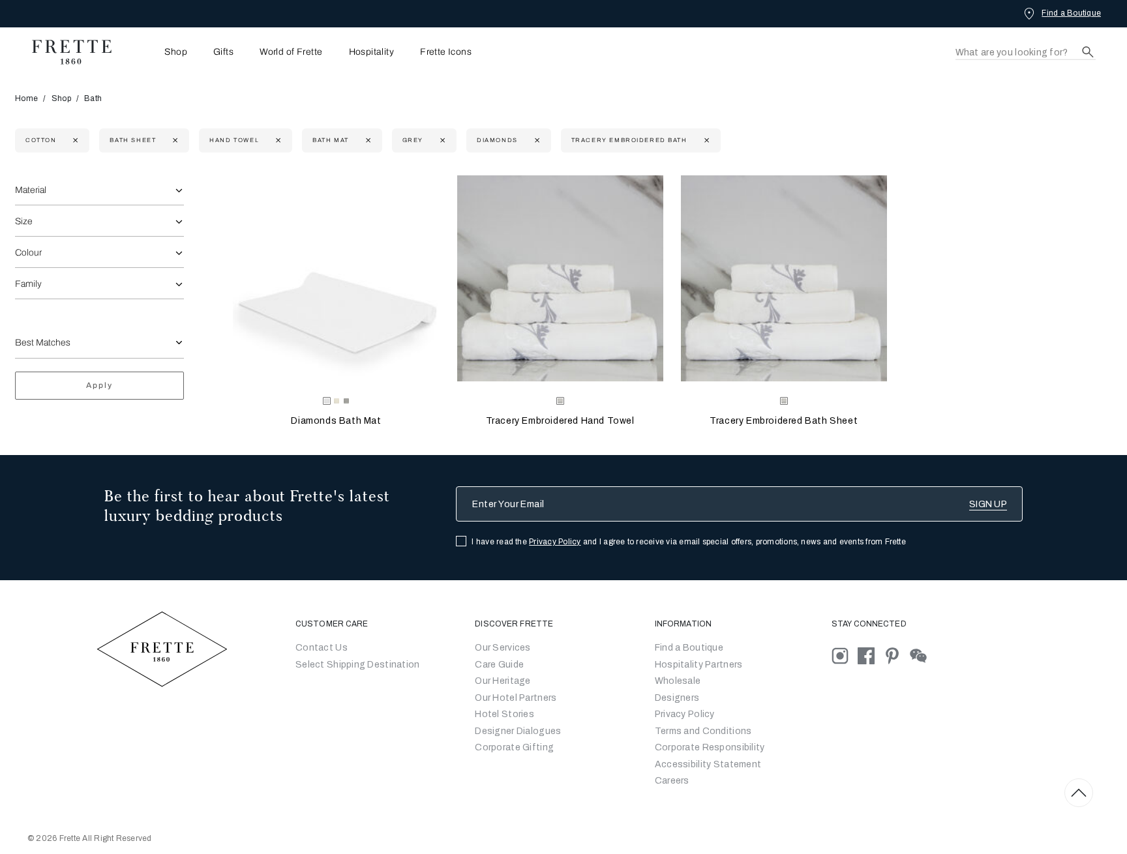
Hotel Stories (504, 714)
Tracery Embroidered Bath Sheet (784, 421)
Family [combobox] (28, 284)
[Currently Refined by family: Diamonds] (535, 140)
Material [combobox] (30, 190)
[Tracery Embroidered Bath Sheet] (784, 278)
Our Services (502, 648)
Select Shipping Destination (357, 665)
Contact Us (321, 648)
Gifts (223, 52)
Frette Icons (446, 52)
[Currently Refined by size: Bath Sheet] (173, 140)
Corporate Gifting (514, 747)
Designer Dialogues (518, 731)
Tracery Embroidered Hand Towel (560, 421)
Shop (61, 98)
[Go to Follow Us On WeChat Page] (922, 655)
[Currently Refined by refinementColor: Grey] (441, 140)
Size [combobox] (24, 221)
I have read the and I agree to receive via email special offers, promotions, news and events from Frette (689, 541)
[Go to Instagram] (845, 655)
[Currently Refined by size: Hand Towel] (276, 140)
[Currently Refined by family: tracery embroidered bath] (705, 140)
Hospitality (372, 52)
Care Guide (499, 665)
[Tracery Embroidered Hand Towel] (560, 278)
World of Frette (291, 52)
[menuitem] (157, 52)
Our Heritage (502, 681)
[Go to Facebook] (871, 655)
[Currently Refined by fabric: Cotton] (74, 140)
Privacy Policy (554, 541)
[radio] (336, 401)
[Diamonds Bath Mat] (336, 278)
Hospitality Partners (699, 665)
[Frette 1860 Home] (65, 52)
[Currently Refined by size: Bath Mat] (366, 140)
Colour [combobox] (28, 253)
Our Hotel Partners (515, 698)
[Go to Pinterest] (897, 655)
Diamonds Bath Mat (336, 421)
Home (26, 98)
